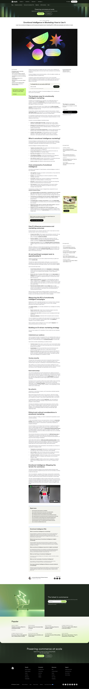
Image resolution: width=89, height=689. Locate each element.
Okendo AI (32, 275)
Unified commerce (66, 254)
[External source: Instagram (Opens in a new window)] (70, 684)
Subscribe (70, 112)
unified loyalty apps (34, 205)
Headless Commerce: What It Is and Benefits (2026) (18, 627)
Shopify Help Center (68, 669)
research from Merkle (42, 236)
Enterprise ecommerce (18, 4)
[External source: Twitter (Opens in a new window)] (57, 578)
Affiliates (39, 676)
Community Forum (68, 671)
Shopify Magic (56, 200)
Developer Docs (41, 669)
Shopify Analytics (34, 306)
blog (40, 20)
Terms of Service (25, 684)
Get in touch (74, 1)
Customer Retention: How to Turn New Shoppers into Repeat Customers (43, 520)
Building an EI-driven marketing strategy (18, 82)
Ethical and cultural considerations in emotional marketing (17, 84)
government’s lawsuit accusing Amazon (52, 428)
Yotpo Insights (55, 274)
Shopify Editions (27, 671)
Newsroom (27, 676)
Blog (12, 4)
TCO (63, 153)
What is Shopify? (28, 669)
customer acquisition (41, 383)
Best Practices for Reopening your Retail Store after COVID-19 (42, 513)
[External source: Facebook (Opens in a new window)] (55, 578)
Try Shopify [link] (56, 86)
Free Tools (53, 676)
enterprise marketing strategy (34, 190)
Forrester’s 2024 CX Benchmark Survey (47, 240)
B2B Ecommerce (43, 4)
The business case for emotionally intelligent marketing (17, 72)
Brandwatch (49, 268)
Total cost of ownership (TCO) (29, 4)
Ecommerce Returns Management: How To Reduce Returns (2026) (19, 635)
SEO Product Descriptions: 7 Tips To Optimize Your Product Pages (69, 635)
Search (75, 4)
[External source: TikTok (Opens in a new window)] (72, 684)
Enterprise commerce (66, 147)
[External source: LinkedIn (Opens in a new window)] (59, 578)
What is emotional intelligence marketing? (18, 73)
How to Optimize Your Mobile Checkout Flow (39, 521)
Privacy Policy (35, 684)
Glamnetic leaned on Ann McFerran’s (52, 242)
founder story (41, 101)
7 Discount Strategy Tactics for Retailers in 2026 (52, 627)
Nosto (49, 285)
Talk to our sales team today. (36, 220)
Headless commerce (15, 625)
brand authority (51, 376)
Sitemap (41, 684)
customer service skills (45, 248)
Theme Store (40, 671)
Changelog (53, 678)
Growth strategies (46, 20)
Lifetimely (54, 319)
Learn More (66, 210)
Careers (26, 673)
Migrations (37, 4)
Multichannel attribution (34, 315)
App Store (40, 673)
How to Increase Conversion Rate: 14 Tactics (35, 627)
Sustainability (27, 678)
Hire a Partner (67, 673)
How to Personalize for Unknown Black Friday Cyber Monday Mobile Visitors (44, 517)
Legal (30, 684)
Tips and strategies (66, 250)
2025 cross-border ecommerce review (48, 439)
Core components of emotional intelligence (18, 74)
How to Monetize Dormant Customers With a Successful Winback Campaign (44, 514)
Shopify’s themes (54, 196)
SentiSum (44, 280)
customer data (34, 259)
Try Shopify (68, 1)
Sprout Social (56, 268)
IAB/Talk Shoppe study (54, 434)
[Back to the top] (13, 668)
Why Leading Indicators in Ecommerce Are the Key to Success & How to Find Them (45, 516)
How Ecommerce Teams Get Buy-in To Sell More (39, 510)
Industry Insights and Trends (33, 633)
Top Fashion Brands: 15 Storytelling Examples (52, 635)
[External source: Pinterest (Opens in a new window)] (76, 684)
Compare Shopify (55, 671)
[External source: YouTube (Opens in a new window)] (68, 684)
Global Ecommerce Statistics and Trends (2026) (35, 635)
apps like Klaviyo (45, 209)
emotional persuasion (48, 339)
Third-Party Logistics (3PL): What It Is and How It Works (69, 627)
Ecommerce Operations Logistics (67, 625)
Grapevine (54, 322)
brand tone (47, 399)
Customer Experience (48, 633)
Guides (53, 673)
